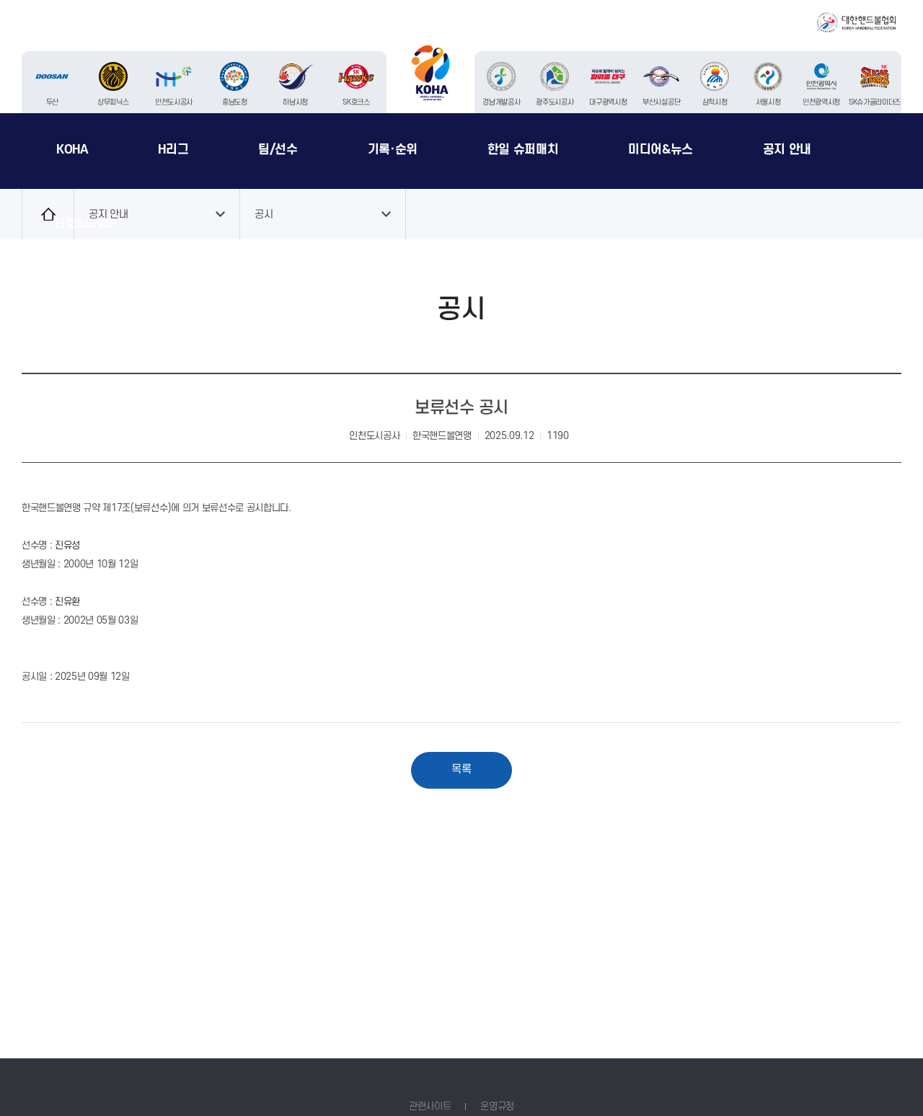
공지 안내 (787, 149)
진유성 (67, 545)
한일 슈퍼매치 (523, 149)
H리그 (173, 149)
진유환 (67, 601)
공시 (264, 214)
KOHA (72, 149)
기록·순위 (393, 149)
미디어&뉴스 (660, 149)
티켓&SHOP (85, 224)
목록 (461, 769)
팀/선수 (278, 149)
